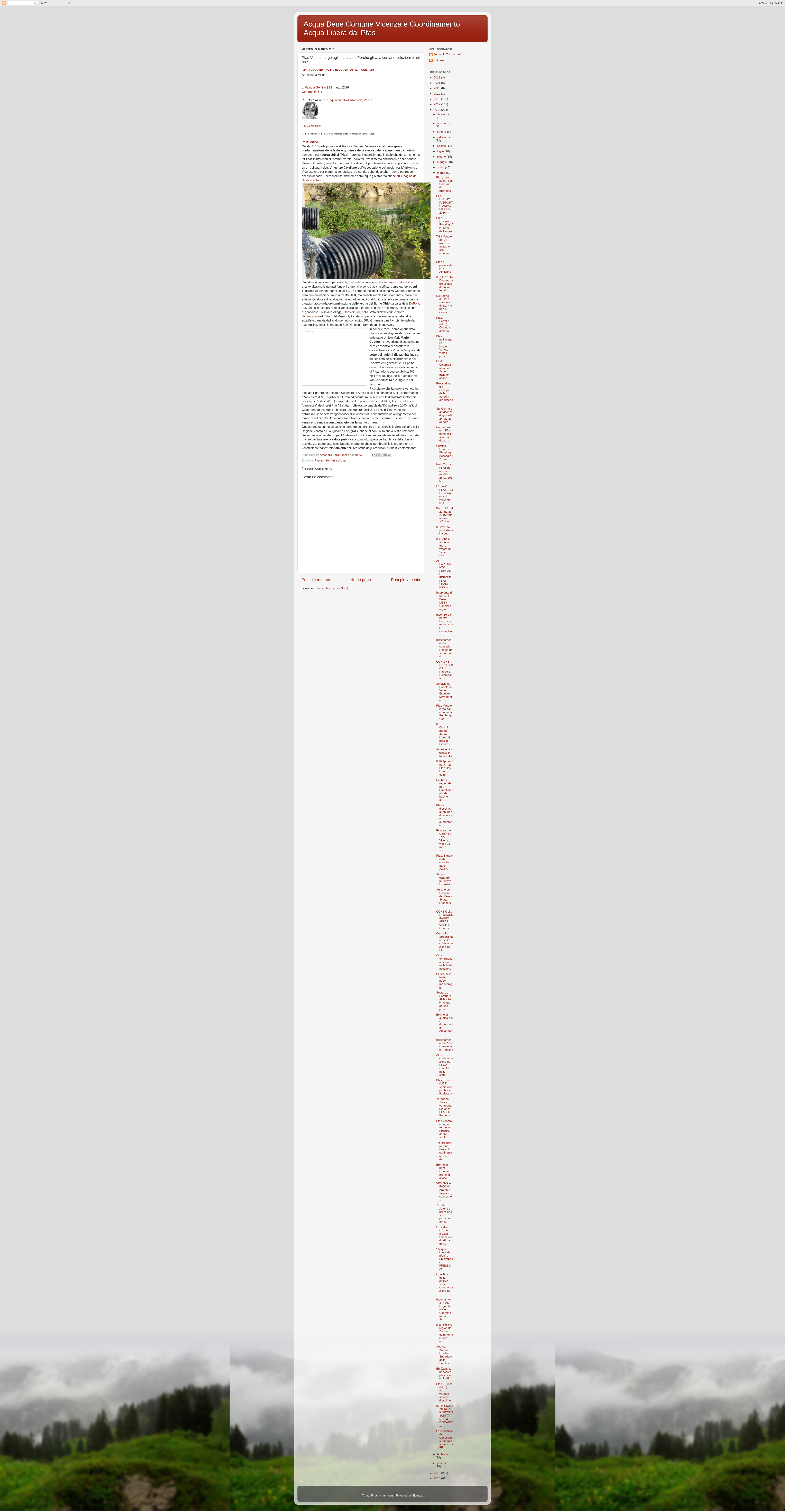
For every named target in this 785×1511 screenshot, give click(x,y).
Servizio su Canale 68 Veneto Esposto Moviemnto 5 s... (444, 692)
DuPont (414, 303)
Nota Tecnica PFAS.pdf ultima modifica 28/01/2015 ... (444, 473)
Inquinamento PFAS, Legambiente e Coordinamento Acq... (444, 1309)
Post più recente (316, 580)
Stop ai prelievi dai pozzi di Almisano (444, 266)
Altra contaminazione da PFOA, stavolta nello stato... (444, 1065)
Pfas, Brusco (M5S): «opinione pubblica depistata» (444, 1087)
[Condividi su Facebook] (385, 455)
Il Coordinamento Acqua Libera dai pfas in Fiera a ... (444, 734)
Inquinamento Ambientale (345, 100)
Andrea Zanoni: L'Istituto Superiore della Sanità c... (444, 1355)
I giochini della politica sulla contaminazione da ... (444, 1284)
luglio (441, 151)
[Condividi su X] (381, 455)
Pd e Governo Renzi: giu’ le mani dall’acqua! (444, 224)
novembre (443, 123)
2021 (437, 82)
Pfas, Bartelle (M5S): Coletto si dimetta (443, 324)
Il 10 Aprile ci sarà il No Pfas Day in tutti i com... (444, 768)
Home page (360, 580)
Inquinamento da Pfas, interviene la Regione (444, 1044)
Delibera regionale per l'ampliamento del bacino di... (444, 789)
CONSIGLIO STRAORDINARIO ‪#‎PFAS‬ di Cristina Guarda (444, 920)
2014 (437, 1478)
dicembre (443, 114)
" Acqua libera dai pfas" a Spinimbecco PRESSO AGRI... (444, 1259)
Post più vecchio (405, 580)
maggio (442, 162)
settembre (443, 137)
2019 (437, 93)
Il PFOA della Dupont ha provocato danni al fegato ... (444, 284)
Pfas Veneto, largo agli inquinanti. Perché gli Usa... (444, 712)
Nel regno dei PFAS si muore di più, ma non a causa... (444, 304)
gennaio (442, 1463)
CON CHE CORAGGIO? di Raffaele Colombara (444, 670)
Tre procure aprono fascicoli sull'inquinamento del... (444, 1151)
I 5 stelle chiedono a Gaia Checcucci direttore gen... (444, 1235)
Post (305, 142)
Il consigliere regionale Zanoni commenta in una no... (444, 1333)
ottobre (442, 131)
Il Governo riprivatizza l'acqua (444, 530)
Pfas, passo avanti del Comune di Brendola (444, 184)
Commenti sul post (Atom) (331, 588)
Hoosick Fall (352, 312)
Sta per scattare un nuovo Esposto (443, 879)
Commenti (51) (312, 91)
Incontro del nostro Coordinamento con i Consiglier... (444, 624)
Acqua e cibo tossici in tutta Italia (444, 752)
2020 (437, 88)
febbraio (442, 1454)
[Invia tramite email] (374, 455)
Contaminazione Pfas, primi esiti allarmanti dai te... (444, 434)
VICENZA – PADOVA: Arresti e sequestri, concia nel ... (444, 1191)
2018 (437, 99)
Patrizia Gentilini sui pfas (330, 460)
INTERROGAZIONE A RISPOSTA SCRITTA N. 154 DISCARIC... (444, 1415)
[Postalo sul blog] (378, 455)
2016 (437, 109)
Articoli (314, 142)
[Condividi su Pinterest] (389, 455)
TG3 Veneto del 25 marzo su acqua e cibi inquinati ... (444, 246)
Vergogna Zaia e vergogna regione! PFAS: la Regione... (444, 1107)
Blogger (417, 1495)
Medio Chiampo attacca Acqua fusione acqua (443, 370)
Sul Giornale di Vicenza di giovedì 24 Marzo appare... (444, 415)
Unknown (439, 60)
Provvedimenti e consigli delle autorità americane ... (444, 393)
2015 (437, 1473)
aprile (441, 167)
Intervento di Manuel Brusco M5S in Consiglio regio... (444, 601)
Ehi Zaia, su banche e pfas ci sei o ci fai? (444, 1373)
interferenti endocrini (395, 282)
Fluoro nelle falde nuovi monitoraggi (444, 980)
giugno (442, 156)
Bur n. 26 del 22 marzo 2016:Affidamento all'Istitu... (444, 515)
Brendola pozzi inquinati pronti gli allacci (443, 1171)
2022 (437, 77)
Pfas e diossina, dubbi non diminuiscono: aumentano (444, 815)
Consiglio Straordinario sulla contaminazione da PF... (444, 942)
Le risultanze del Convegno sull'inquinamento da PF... (444, 1439)
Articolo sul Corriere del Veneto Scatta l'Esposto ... (444, 898)
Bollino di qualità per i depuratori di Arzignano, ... (444, 1024)
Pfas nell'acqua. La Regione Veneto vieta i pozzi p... (444, 346)
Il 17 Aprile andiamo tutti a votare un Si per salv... (444, 547)
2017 (437, 104)
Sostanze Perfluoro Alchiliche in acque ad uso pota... (443, 1001)
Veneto (368, 100)
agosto (442, 145)
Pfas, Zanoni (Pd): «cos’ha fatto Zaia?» (444, 862)
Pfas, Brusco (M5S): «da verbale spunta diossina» (444, 1392)
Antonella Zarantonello (448, 54)
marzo (441, 172)
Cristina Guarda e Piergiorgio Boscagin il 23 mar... (444, 452)
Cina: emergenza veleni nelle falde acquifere (444, 962)
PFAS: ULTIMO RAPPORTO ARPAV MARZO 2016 (444, 204)
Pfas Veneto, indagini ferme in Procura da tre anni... (444, 1129)
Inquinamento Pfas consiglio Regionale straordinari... (444, 648)
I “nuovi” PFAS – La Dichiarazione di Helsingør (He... (444, 494)
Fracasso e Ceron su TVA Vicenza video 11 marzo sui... (443, 840)
